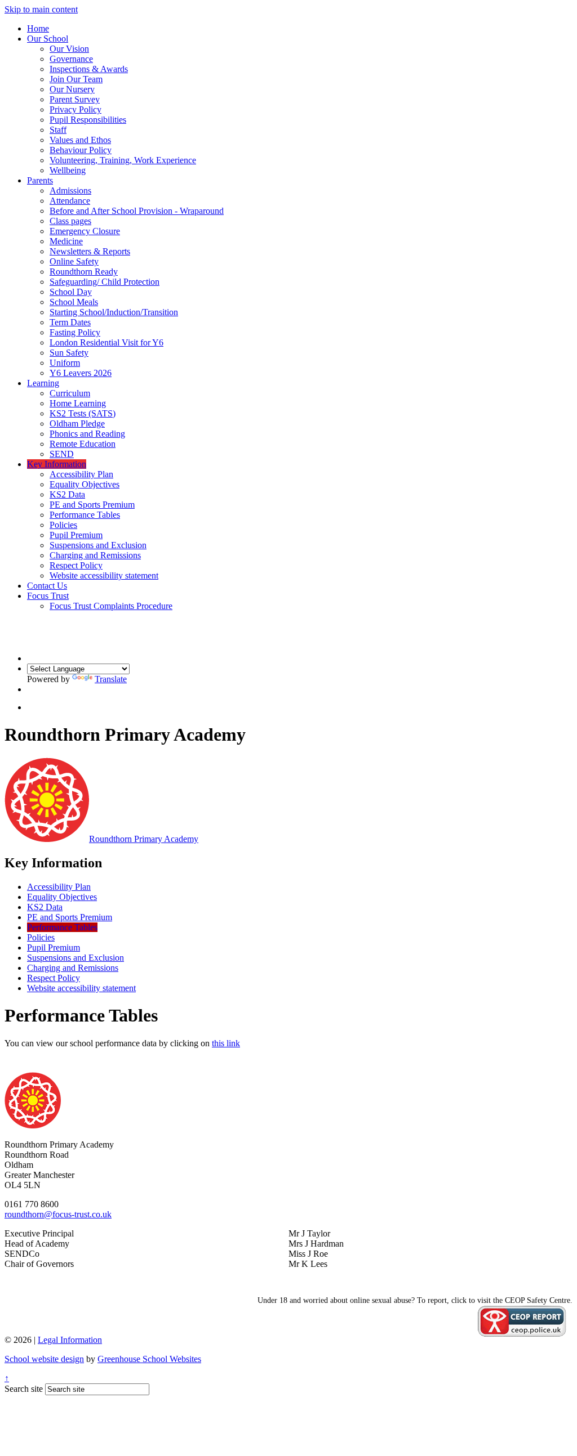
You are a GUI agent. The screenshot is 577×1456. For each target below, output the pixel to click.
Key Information (56, 464)
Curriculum (70, 393)
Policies (63, 525)
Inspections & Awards (89, 69)
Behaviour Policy (81, 150)
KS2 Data (67, 494)
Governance (71, 59)
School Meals (74, 302)
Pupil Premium (76, 535)
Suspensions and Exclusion (98, 545)
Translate (111, 679)
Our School (47, 38)
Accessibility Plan (81, 474)
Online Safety (74, 261)
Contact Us (47, 585)
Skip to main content (41, 9)
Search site (24, 1389)
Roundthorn (143, 839)
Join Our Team (76, 79)
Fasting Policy (75, 332)
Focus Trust (48, 596)
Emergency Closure (85, 231)
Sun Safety (69, 352)
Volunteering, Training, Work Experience (123, 160)
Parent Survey (75, 99)
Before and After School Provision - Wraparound (137, 211)
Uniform (65, 363)
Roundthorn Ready (84, 271)
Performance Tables (85, 514)
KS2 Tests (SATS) (83, 413)
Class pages (70, 221)
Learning (43, 383)
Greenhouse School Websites (149, 1359)
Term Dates (70, 322)
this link (226, 1043)
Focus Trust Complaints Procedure (111, 606)
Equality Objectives (84, 484)
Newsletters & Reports (90, 251)
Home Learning (78, 403)
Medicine (66, 241)
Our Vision (69, 48)
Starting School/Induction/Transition (114, 312)
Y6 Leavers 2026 (81, 373)
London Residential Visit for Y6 (106, 342)
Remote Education (83, 444)
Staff (58, 130)
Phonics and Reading (87, 433)
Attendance (70, 200)
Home (38, 28)
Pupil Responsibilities (88, 119)
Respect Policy (76, 565)
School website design (44, 1359)
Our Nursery (72, 89)
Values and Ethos (80, 140)
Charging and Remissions (95, 555)
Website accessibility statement (104, 575)
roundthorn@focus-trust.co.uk (58, 1214)
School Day (71, 292)
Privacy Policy (75, 109)
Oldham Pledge (77, 423)
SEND (62, 454)
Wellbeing (68, 170)
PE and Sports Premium (92, 504)
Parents (40, 180)
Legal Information (70, 1340)
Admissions (70, 190)
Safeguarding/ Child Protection (104, 281)
